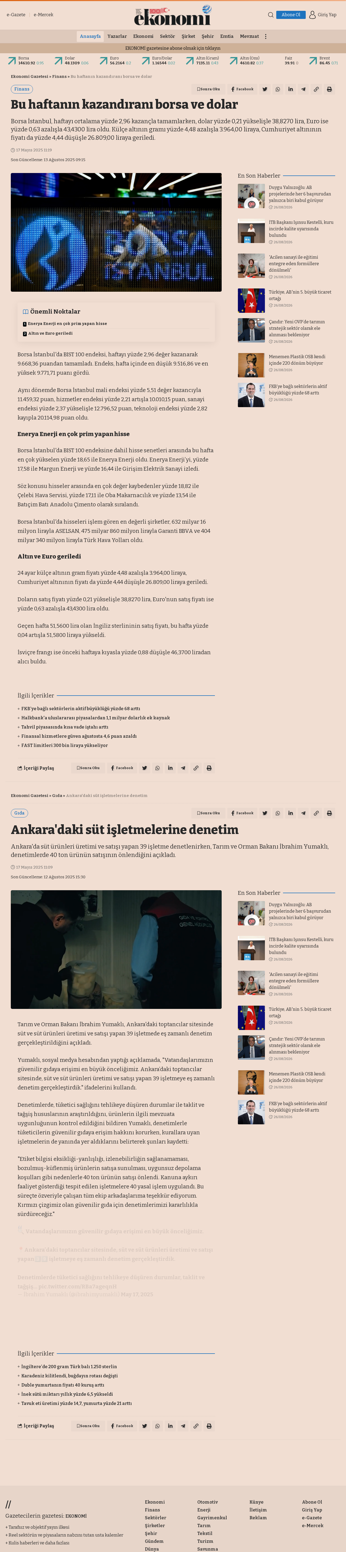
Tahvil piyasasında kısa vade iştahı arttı (64, 727)
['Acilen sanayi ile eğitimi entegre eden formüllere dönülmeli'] (251, 266)
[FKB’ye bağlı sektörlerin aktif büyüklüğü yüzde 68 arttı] (251, 395)
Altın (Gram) (207, 58)
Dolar (70, 58)
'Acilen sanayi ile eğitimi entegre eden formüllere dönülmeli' (294, 264)
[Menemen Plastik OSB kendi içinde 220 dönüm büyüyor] (251, 365)
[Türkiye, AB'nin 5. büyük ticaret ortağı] (251, 300)
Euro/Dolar (162, 58)
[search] (271, 15)
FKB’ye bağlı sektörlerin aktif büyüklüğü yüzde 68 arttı (80, 708)
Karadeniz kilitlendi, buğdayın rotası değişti (69, 1375)
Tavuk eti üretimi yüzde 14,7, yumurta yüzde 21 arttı (76, 1403)
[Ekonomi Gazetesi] (173, 15)
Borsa (23, 58)
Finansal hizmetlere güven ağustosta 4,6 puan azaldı (79, 736)
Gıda (57, 795)
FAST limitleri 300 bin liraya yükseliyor (64, 745)
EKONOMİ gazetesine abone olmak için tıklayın (173, 48)
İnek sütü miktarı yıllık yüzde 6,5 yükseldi (67, 1394)
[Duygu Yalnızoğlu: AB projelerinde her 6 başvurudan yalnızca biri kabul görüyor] (251, 196)
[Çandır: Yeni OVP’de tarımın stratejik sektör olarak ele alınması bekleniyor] (251, 330)
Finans (59, 76)
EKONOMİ (76, 1516)
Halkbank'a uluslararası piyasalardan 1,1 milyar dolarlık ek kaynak (95, 717)
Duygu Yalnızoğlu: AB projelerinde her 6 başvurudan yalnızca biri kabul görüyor (300, 194)
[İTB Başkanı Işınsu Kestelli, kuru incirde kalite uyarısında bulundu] (251, 231)
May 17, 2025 (137, 1294)
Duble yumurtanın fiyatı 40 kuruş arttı (62, 1385)
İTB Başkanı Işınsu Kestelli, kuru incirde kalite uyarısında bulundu (301, 229)
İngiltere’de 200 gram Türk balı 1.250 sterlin (69, 1366)
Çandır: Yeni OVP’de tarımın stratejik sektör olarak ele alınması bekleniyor (297, 328)
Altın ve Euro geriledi (50, 333)
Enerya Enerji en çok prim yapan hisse (67, 323)
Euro (114, 58)
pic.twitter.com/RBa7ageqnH (77, 1286)
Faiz (288, 58)
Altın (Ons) (250, 58)
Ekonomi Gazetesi (29, 76)
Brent (325, 58)
